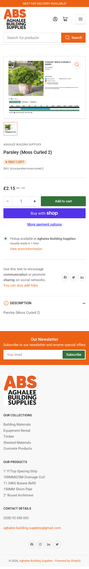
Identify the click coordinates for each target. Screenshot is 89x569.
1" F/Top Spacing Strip (20, 471)
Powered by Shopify (68, 560)
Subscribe (73, 355)
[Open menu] (81, 19)
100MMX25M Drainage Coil (24, 477)
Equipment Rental (16, 431)
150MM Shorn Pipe (17, 489)
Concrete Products (17, 448)
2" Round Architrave (18, 495)
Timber (8, 436)
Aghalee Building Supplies (22, 144)
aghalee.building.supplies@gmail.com (32, 528)
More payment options (44, 224)
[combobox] (44, 38)
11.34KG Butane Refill (19, 483)
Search (76, 38)
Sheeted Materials (17, 443)
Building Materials (17, 424)
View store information (26, 249)
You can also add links (20, 285)
